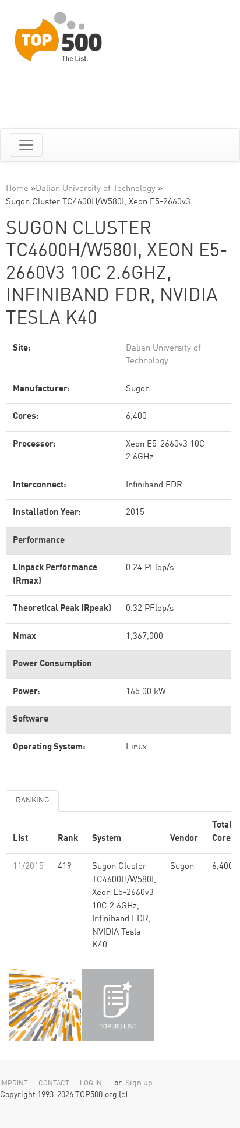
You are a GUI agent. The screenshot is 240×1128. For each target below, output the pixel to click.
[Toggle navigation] (26, 145)
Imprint (14, 1083)
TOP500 (45, 1005)
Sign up (139, 1083)
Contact (53, 1083)
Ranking (32, 800)
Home (17, 189)
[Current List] (118, 1005)
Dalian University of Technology (96, 189)
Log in (91, 1083)
